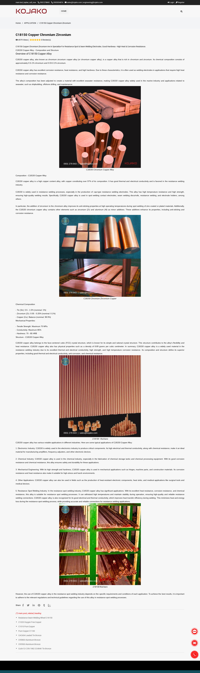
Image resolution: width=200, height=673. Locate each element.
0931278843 (45, 2)
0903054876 (58, 2)
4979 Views (23, 40)
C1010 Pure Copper (26, 626)
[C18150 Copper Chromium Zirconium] (31, 11)
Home (18, 23)
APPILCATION (30, 23)
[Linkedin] (33, 605)
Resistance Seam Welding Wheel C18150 (35, 618)
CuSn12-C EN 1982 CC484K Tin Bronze (34, 648)
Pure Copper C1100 (26, 631)
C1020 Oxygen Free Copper (29, 622)
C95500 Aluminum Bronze (29, 644)
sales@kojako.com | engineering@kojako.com (85, 2)
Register (181, 2)
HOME (64, 11)
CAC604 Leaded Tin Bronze (29, 635)
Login (171, 2)
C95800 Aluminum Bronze (29, 640)
